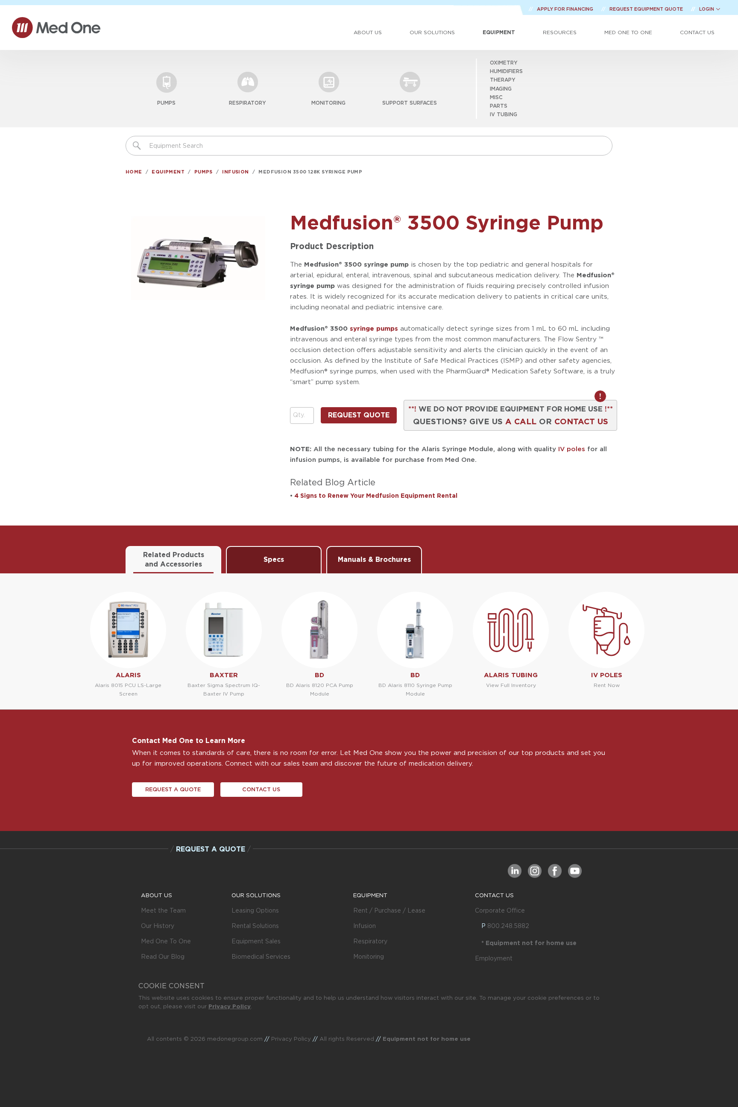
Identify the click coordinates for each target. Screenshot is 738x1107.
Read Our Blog (162, 956)
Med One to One (628, 32)
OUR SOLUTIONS (256, 895)
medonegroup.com (235, 1038)
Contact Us (697, 32)
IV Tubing (503, 114)
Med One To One (166, 941)
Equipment (499, 32)
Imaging (501, 88)
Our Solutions (432, 32)
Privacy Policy (229, 1006)
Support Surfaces (409, 103)
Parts (498, 106)
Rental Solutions (255, 925)
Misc (496, 97)
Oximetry (504, 62)
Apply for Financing (565, 9)
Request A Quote (173, 789)
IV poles (571, 449)
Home (134, 172)
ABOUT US (156, 895)
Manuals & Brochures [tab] (374, 559)
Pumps (166, 103)
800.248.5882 (508, 925)
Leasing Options (255, 910)
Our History (157, 925)
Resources (560, 32)
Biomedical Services (260, 956)
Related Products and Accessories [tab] (173, 559)
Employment (493, 958)
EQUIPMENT (370, 895)
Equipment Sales (256, 941)
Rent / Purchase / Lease (389, 910)
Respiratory (247, 103)
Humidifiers (506, 71)
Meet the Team (163, 910)
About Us (368, 32)
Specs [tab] (274, 559)
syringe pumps (374, 328)
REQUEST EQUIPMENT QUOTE (646, 9)
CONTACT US (581, 421)
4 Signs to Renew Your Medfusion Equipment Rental (375, 495)
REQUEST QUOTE (359, 415)
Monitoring (328, 103)
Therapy (502, 79)
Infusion (235, 172)
